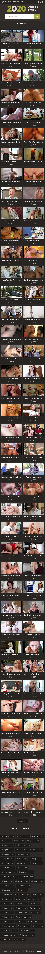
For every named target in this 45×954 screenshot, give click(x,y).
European (9, 877)
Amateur (9, 836)
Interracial (9, 890)
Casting (35, 859)
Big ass (34, 841)
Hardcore (24, 885)
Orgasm (35, 899)
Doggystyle (27, 872)
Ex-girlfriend (26, 877)
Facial (8, 881)
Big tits (8, 850)
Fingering (22, 881)
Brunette (8, 859)
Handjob (9, 885)
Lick (23, 890)
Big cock (9, 845)
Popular (16, 2)
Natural (8, 899)
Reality (21, 908)
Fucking (38, 881)
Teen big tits (10, 935)
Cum (38, 863)
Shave (8, 917)
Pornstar (22, 903)
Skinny (8, 921)
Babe (20, 841)
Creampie (23, 863)
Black (22, 850)
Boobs (24, 854)
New (22, 2)
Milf (25, 894)
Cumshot (9, 868)
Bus (22, 859)
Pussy (8, 908)
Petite (8, 903)
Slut (21, 921)
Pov (35, 903)
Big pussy (24, 845)
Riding (35, 908)
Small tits (9, 926)
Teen (39, 926)
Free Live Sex (7, 2)
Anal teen (37, 836)
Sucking (24, 926)
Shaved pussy (24, 917)
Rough (8, 912)
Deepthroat (9, 872)
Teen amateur (10, 930)
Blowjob (9, 854)
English (40, 2)
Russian (22, 912)
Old (21, 899)
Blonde (36, 850)
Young (20, 939)
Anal (22, 836)
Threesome (27, 935)
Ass (7, 841)
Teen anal (27, 930)
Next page (22, 821)
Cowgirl (8, 863)
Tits (7, 939)
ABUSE (38, 951)
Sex (36, 912)
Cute (23, 868)
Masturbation (10, 894)
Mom (38, 894)
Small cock (36, 921)
